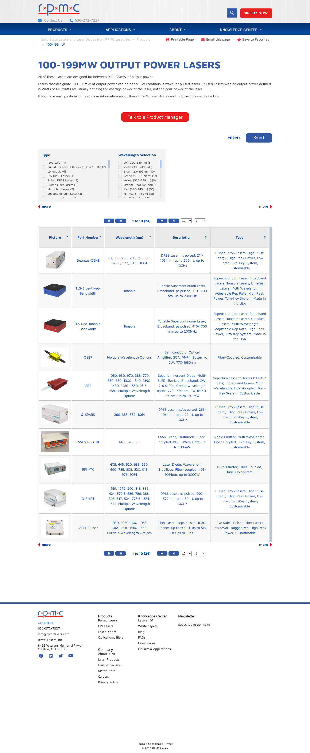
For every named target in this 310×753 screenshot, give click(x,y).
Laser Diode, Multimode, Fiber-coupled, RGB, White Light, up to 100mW (182, 442)
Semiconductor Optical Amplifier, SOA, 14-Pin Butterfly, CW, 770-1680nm (182, 357)
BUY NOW (259, 13)
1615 (143, 385)
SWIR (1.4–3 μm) (138, 198)
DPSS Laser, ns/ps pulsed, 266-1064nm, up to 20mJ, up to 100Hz (182, 414)
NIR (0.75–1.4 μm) (139, 193)
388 (138, 375)
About (175, 30)
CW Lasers (105, 626)
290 (130, 488)
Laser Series (146, 643)
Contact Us (52, 20)
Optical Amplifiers (110, 637)
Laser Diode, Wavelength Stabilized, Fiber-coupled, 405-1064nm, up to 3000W (182, 469)
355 (147, 258)
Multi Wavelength (245, 288)
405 (113, 464)
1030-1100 (129, 523)
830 (110, 380)
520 (129, 442)
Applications (118, 30)
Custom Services (110, 665)
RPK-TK (88, 469)
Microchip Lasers (60, 189)
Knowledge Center (239, 30)
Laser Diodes (107, 631)
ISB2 (88, 385)
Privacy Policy (108, 682)
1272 (121, 488)
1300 (127, 380)
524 (127, 498)
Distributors (106, 671)
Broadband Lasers (61, 198)
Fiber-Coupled (228, 357)
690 (113, 469)
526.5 (116, 263)
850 (118, 380)
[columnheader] (55, 237)
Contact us (45, 622)
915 (144, 469)
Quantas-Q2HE (88, 260)
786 (138, 493)
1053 (133, 263)
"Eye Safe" (56, 162)
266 (132, 258)
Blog (141, 631)
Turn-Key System (244, 263)
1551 (145, 498)
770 (146, 375)
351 (140, 258)
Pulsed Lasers (108, 620)
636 (130, 493)
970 (130, 375)
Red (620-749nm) (139, 189)
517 (119, 498)
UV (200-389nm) (138, 162)
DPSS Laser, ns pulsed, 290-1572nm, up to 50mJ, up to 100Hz (182, 499)
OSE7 (88, 357)
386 (145, 488)
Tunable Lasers (237, 283)
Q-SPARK (88, 414)
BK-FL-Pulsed (88, 528)
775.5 (136, 498)
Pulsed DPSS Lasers (62, 180)
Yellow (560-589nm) (140, 180)
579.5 (121, 493)
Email (218, 39)
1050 (113, 375)
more (263, 206)
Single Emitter (224, 437)
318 (138, 488)
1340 (137, 380)
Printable (182, 39)
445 (121, 442)
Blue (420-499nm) (139, 171)
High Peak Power (242, 258)
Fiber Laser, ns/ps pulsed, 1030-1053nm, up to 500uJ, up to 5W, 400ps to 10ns (182, 528)
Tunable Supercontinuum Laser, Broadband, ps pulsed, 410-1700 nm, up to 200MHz (182, 291)
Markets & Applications (154, 649)
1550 (134, 385)
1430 (115, 385)
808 (129, 469)
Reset (258, 138)
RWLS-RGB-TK (88, 442)
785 (121, 469)
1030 (115, 523)
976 (125, 474)
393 (112, 498)
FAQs (142, 637)
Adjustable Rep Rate (230, 293)
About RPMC (107, 653)
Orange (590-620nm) (141, 184)
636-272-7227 (87, 20)
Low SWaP (221, 528)
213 (117, 258)
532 (125, 263)
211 (109, 258)
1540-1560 (129, 528)
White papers (148, 626)
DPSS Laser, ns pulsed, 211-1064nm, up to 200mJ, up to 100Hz (182, 260)
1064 (143, 263)
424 (112, 493)
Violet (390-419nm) (139, 167)
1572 (112, 504)
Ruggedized (240, 528)
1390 (146, 380)
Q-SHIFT (88, 498)
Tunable (129, 291)
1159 (112, 488)
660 (145, 464)
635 (137, 442)
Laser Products (108, 659)
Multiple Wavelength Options (129, 357)
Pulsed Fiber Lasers (62, 184)
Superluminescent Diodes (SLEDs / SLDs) (76, 167)
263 (124, 258)
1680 (112, 391)
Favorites (255, 39)
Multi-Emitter (227, 467)
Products (57, 30)
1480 (124, 385)
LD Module (56, 171)
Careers (103, 676)
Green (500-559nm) (140, 176)
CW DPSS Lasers (60, 176)
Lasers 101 (145, 620)
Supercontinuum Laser (64, 193)
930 (122, 375)
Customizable (239, 268)
